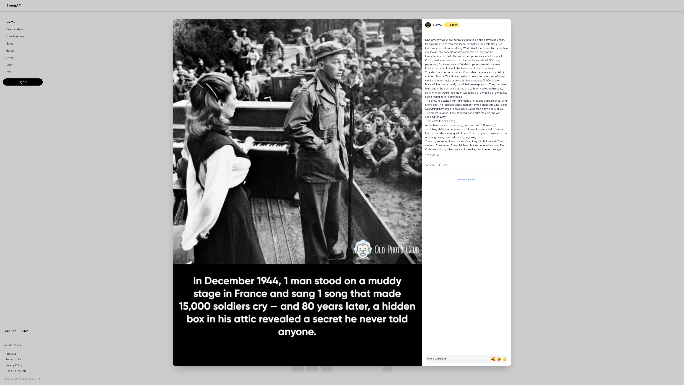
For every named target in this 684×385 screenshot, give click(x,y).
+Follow (452, 24)
